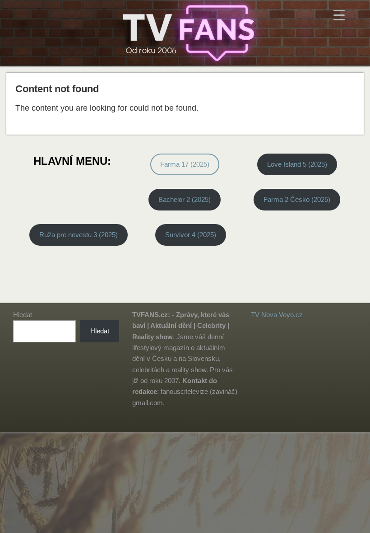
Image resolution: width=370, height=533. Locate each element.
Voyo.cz (291, 314)
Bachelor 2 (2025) (184, 199)
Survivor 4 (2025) (190, 234)
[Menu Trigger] (339, 14)
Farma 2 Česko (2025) (297, 199)
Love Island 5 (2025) (297, 164)
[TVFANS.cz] (185, 33)
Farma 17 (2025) (184, 164)
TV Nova (264, 314)
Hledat (22, 314)
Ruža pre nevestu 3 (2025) (78, 234)
